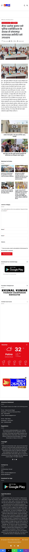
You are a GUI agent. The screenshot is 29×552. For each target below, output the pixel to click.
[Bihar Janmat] (7, 5)
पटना (12, 23)
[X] (14, 459)
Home (4, 19)
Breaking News (9, 19)
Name (3, 229)
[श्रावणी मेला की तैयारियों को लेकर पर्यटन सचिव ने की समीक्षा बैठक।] (7, 185)
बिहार (16, 23)
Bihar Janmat (6, 41)
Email (3, 235)
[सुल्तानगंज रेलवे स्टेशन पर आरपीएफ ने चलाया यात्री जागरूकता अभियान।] (7, 168)
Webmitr (19, 542)
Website (3, 242)
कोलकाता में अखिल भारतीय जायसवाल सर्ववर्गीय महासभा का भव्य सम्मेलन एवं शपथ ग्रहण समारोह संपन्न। (21, 176)
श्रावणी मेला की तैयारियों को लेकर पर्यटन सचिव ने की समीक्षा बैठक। (7, 191)
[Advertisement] (16, 5)
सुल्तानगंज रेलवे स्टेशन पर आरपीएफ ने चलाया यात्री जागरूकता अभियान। (7, 175)
